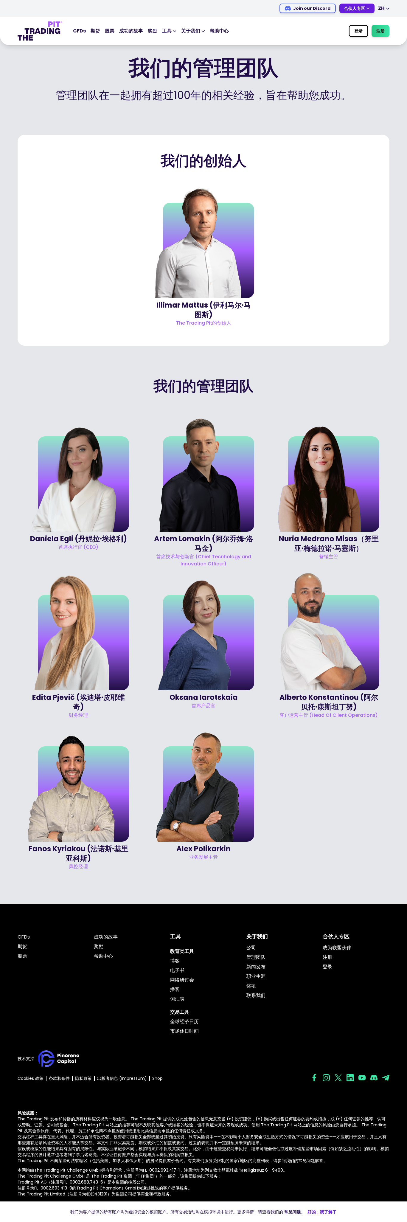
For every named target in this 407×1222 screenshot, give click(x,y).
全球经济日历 (184, 1021)
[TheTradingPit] (40, 31)
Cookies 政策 (31, 1078)
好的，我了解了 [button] (322, 1212)
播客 (175, 989)
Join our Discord (311, 8)
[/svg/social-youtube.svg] (362, 1077)
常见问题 (292, 1212)
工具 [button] (167, 30)
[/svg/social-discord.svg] (374, 1077)
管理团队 (255, 957)
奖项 (251, 985)
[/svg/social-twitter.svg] (338, 1077)
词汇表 (177, 998)
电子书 (177, 970)
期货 (95, 30)
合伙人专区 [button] (354, 8)
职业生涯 (255, 976)
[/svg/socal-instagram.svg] (326, 1077)
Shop (157, 1078)
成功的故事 (131, 30)
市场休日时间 (184, 1031)
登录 (358, 31)
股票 (109, 30)
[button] (203, 253)
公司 (251, 947)
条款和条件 (59, 1078)
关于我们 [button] (190, 30)
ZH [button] (381, 8)
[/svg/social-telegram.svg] (385, 1077)
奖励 (152, 30)
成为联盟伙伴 (337, 947)
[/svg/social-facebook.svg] (314, 1077)
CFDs (79, 30)
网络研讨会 (182, 979)
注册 (380, 31)
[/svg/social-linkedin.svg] (350, 1077)
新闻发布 (255, 966)
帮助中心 (219, 30)
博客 (175, 960)
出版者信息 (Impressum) (122, 1078)
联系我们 (255, 995)
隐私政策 (83, 1078)
